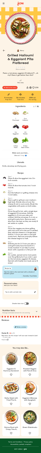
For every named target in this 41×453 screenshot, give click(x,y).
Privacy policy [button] (28, 442)
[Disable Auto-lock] (26, 303)
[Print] (30, 87)
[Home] (20, 3)
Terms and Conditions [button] (15, 442)
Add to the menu (11, 87)
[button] (4, 3)
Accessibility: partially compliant (20, 444)
